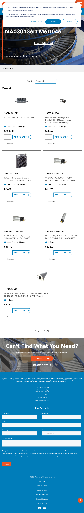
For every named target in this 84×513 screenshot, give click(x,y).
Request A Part (40, 365)
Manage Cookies (36, 22)
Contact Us (40, 358)
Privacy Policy (42, 481)
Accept (53, 22)
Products (10, 68)
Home (4, 68)
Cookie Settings (42, 503)
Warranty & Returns (42, 494)
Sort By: (30, 81)
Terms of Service (42, 486)
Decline (69, 22)
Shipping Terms (42, 490)
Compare (10, 143)
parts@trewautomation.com (42, 400)
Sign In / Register (42, 499)
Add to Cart (20, 137)
